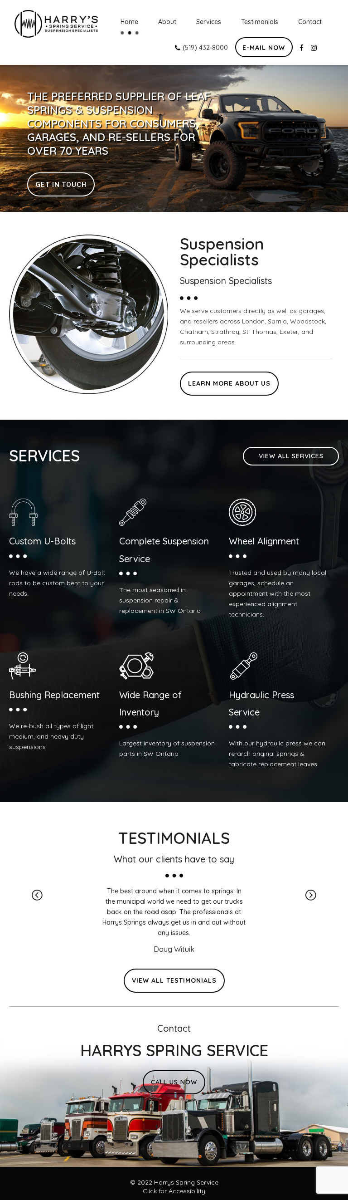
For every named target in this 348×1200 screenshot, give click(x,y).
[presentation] (37, 895)
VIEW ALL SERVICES (291, 456)
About (167, 22)
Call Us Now (174, 1082)
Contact (310, 22)
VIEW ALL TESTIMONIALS (174, 980)
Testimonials (259, 22)
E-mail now (263, 48)
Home (129, 22)
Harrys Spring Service (186, 1182)
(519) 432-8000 (204, 48)
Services (208, 22)
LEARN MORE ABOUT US (229, 383)
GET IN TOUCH (61, 184)
